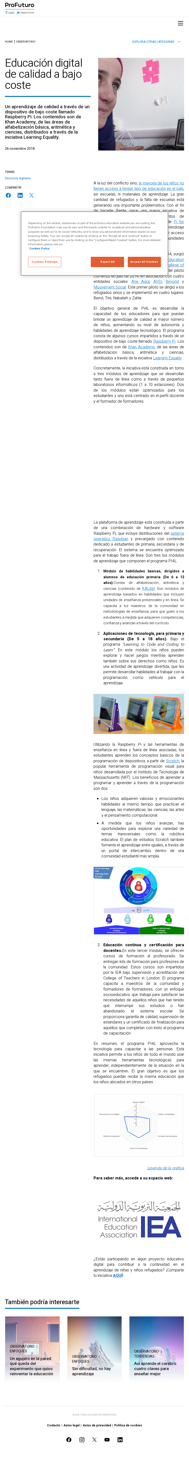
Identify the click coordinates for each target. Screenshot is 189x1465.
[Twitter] (31, 195)
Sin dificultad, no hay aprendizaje (91, 1371)
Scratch (172, 761)
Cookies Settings (44, 262)
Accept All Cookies (144, 262)
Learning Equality (167, 358)
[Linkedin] (20, 195)
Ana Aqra (140, 282)
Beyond (172, 282)
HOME (9, 42)
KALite (148, 589)
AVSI (157, 282)
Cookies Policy (39, 248)
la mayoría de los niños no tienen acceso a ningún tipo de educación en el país (139, 186)
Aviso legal (71, 1425)
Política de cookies (128, 1425)
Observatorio (25, 42)
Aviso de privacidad (97, 1425)
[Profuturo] (19, 8)
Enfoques (18, 1351)
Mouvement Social (110, 287)
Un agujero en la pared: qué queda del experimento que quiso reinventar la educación (31, 1366)
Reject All (107, 262)
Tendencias (144, 1356)
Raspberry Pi (164, 341)
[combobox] (156, 42)
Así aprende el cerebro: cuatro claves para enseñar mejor (155, 1368)
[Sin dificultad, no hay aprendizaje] (94, 1348)
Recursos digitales (18, 178)
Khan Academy (141, 347)
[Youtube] (107, 1440)
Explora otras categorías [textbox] (153, 42)
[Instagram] (82, 1440)
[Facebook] (8, 195)
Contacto (53, 1425)
